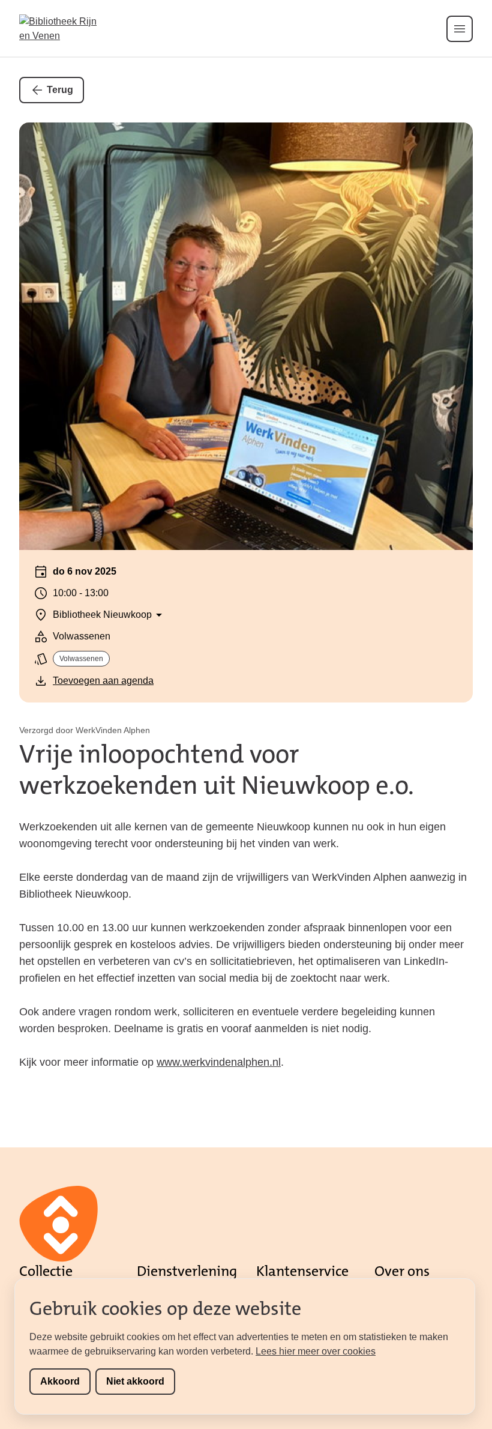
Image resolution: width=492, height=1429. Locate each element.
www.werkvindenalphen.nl (219, 1062)
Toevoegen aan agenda (103, 680)
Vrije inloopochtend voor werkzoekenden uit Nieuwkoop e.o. (216, 770)
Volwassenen (81, 658)
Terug (60, 90)
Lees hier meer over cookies (316, 1351)
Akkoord (60, 1381)
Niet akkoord (135, 1381)
